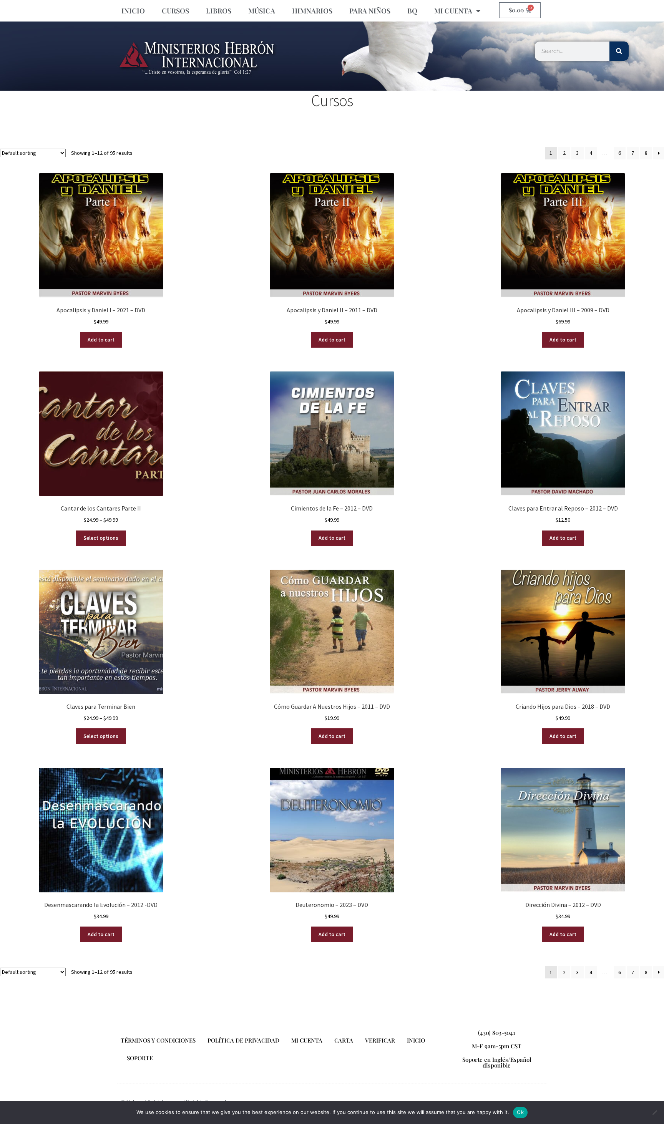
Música (261, 10)
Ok (520, 1112)
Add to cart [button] (101, 339)
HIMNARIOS (312, 10)
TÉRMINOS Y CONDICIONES (158, 1040)
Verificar (380, 1040)
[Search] (619, 51)
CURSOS (175, 10)
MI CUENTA (453, 10)
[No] (654, 1112)
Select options (100, 537)
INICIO (133, 10)
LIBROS (218, 10)
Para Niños (369, 10)
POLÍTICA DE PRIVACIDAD (243, 1040)
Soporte (140, 1058)
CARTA (343, 1040)
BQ (412, 10)
